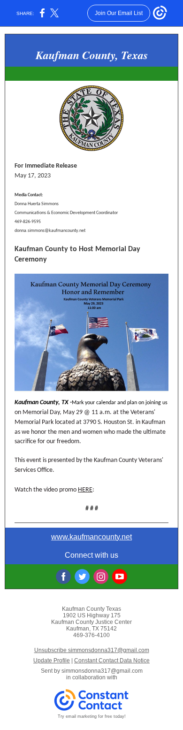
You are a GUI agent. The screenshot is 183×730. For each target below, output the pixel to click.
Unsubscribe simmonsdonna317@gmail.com (91, 650)
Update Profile (51, 660)
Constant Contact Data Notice (112, 660)
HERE (85, 489)
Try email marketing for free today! (92, 716)
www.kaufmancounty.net (91, 537)
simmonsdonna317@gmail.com (102, 671)
